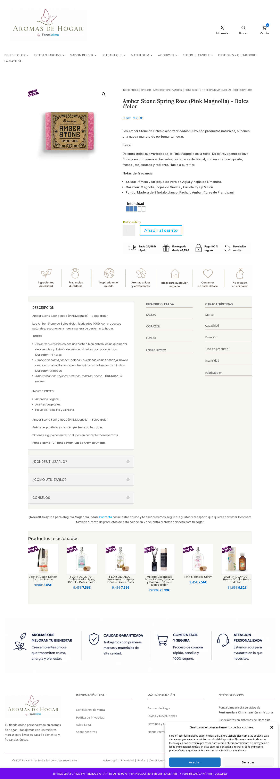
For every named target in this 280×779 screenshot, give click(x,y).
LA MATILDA (13, 61)
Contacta (105, 517)
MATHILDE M (140, 55)
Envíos (142, 760)
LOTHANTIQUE (112, 55)
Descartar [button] (221, 774)
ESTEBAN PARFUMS (47, 55)
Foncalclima (41, 443)
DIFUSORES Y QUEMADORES (237, 55)
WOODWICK (166, 55)
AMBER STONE (162, 90)
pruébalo (52, 427)
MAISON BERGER (81, 55)
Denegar (248, 762)
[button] (272, 727)
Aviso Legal (110, 760)
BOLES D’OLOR (14, 55)
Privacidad (127, 760)
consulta (60, 435)
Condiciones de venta (90, 710)
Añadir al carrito (161, 230)
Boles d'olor (141, 90)
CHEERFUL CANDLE (196, 55)
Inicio (126, 90)
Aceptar (195, 762)
